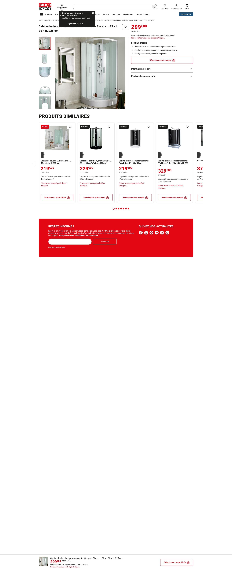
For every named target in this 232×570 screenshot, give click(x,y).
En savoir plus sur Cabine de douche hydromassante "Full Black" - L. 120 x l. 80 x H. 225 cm (174, 163)
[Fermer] (93, 13)
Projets (106, 14)
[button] (114, 209)
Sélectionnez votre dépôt (160, 60)
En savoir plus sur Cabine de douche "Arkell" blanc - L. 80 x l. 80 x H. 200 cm (57, 163)
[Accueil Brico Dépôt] (45, 7)
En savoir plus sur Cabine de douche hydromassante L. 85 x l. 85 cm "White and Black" (96, 163)
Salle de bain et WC (59, 20)
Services (116, 14)
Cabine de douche (97, 20)
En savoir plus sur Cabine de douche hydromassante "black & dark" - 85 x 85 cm (135, 163)
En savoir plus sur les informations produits (162, 68)
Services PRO (186, 14)
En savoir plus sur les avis (162, 76)
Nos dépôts (128, 14)
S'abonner (105, 241)
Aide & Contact (143, 14)
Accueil (41, 20)
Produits (48, 20)
